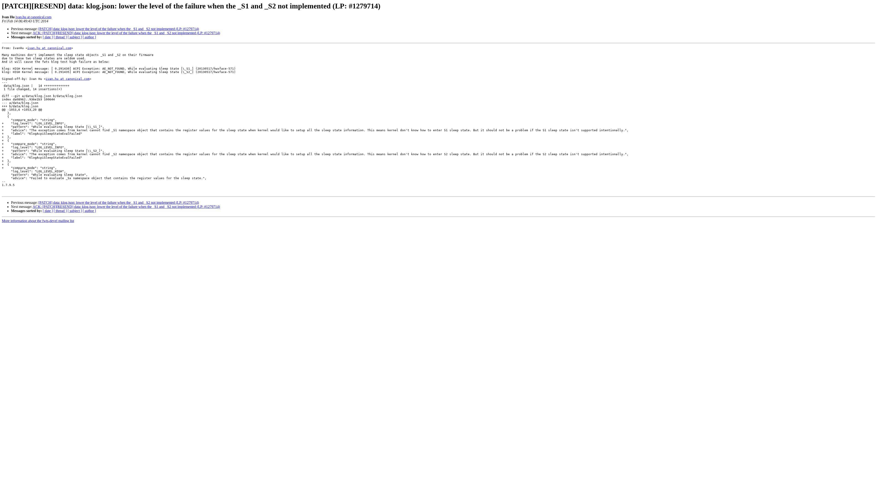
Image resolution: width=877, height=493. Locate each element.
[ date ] (48, 37)
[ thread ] (60, 37)
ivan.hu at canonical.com (33, 17)
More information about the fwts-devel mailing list (38, 221)
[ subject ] (75, 37)
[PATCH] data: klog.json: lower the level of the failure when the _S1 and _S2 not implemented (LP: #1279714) (118, 29)
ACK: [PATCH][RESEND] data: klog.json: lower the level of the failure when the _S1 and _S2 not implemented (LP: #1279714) (126, 33)
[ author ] (89, 37)
